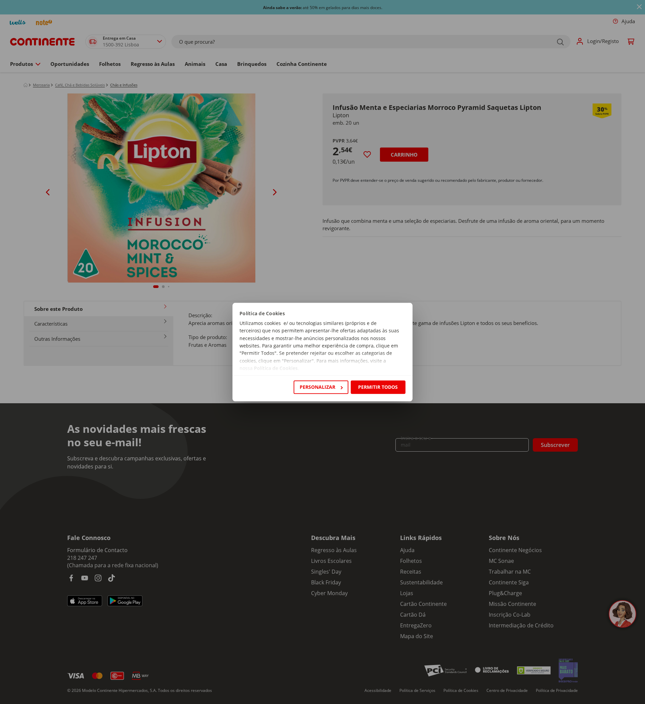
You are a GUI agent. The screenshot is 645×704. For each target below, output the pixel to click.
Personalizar (317, 387)
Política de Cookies (276, 368)
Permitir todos (378, 387)
